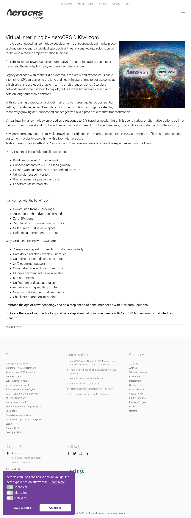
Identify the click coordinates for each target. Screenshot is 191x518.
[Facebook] (68, 453)
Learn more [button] (57, 482)
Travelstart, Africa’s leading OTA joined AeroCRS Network (93, 372)
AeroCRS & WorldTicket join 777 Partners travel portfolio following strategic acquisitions (93, 363)
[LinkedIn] (86, 453)
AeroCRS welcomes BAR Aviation (86, 378)
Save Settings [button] (22, 507)
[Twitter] (74, 453)
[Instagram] (80, 453)
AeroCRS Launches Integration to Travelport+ (92, 389)
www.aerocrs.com (116, 513)
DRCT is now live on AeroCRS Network (89, 394)
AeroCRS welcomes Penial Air (84, 383)
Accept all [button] (55, 507)
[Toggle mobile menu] (183, 11)
